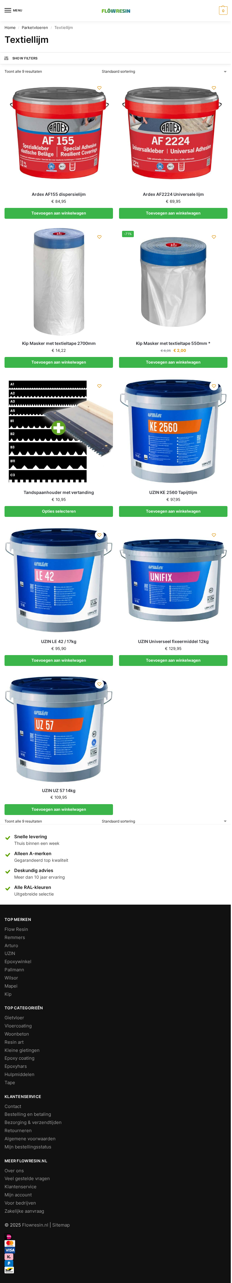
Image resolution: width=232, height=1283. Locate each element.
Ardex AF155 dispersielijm (59, 194)
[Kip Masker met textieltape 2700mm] (59, 282)
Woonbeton (17, 1034)
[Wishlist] (99, 87)
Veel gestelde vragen (27, 1178)
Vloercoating (18, 1026)
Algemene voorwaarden (30, 1138)
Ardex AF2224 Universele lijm (173, 194)
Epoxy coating (19, 1058)
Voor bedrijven (20, 1203)
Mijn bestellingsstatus (28, 1147)
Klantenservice (21, 1186)
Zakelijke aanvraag (24, 1211)
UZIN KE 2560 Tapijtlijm (173, 492)
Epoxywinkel (18, 961)
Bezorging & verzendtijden (33, 1122)
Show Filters (25, 58)
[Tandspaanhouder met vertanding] (59, 431)
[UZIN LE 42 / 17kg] (59, 580)
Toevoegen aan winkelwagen (58, 213)
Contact (13, 1106)
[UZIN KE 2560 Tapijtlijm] (173, 431)
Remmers (15, 937)
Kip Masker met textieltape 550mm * (173, 343)
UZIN (10, 953)
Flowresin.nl (35, 1225)
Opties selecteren (59, 511)
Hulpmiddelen (19, 1074)
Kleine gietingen (22, 1050)
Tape (10, 1082)
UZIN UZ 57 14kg (59, 790)
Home (10, 27)
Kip (8, 994)
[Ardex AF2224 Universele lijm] (173, 133)
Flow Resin (16, 929)
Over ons (14, 1170)
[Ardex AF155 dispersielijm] (59, 133)
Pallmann (14, 970)
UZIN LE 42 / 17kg (58, 641)
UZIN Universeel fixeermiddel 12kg (173, 641)
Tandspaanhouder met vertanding (59, 492)
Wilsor (11, 978)
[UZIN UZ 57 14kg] (59, 729)
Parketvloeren (35, 27)
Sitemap (61, 1225)
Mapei (11, 986)
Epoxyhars (16, 1066)
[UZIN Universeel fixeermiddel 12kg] (173, 580)
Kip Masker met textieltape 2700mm (59, 343)
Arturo (11, 945)
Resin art (14, 1042)
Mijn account (18, 1195)
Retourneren (18, 1130)
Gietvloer (14, 1017)
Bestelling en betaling (28, 1114)
